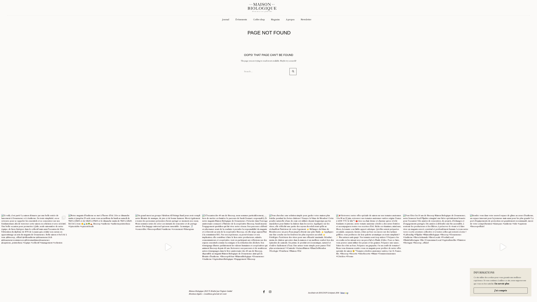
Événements (241, 19)
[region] (500, 282)
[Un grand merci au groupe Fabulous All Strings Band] (168, 247)
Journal (225, 19)
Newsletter (306, 19)
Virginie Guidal (226, 291)
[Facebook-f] (265, 293)
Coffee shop (259, 19)
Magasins (275, 19)
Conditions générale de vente (215, 294)
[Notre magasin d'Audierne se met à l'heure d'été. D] (101, 247)
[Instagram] (271, 293)
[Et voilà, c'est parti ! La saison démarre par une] (34, 247)
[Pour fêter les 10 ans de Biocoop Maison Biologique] (436, 247)
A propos (290, 19)
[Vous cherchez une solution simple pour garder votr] (302, 247)
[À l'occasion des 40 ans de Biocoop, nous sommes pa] (235, 247)
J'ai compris (500, 290)
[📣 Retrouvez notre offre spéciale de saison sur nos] (369, 247)
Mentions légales (195, 294)
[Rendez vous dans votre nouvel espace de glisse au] (503, 247)
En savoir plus (501, 283)
